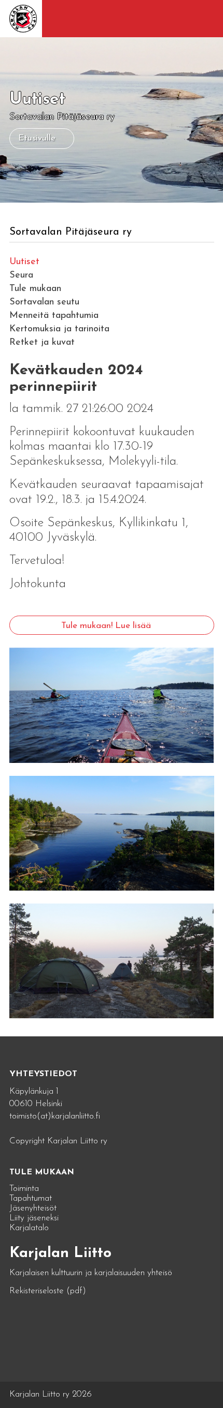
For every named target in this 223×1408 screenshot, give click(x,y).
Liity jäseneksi (34, 1218)
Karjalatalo (29, 1227)
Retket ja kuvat (42, 342)
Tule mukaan (35, 289)
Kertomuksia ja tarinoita (59, 329)
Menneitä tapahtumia (54, 315)
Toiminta (24, 1188)
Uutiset (24, 262)
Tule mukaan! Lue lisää (106, 625)
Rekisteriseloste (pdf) (47, 1291)
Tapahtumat (30, 1198)
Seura (21, 275)
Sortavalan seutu (44, 302)
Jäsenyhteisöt (33, 1208)
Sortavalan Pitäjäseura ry (70, 232)
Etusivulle (36, 138)
